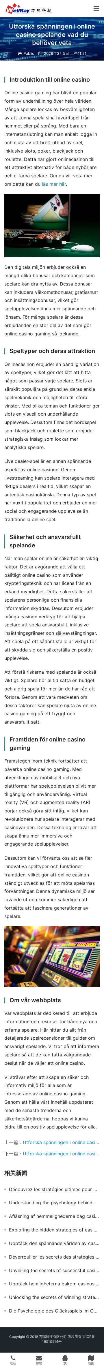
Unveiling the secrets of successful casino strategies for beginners (54, 1270)
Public (28, 53)
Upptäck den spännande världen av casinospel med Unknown (54, 1243)
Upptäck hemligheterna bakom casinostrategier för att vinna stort (54, 1283)
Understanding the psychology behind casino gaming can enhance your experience (54, 1202)
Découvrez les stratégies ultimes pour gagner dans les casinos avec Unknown (54, 1189)
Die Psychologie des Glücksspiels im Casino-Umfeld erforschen (54, 1310)
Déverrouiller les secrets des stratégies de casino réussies (54, 1256)
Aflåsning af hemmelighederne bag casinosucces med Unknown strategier (54, 1216)
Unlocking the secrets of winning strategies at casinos (54, 1297)
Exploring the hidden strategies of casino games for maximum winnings (54, 1229)
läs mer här (54, 184)
